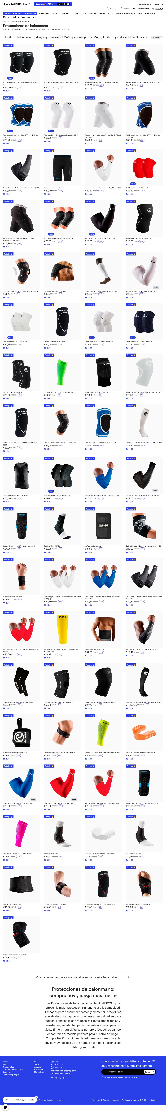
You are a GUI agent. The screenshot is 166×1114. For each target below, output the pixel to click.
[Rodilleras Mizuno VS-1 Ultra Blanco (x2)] (103, 321)
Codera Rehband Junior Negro (54, 342)
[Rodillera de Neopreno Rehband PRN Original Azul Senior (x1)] (144, 115)
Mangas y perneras (47, 37)
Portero (75, 13)
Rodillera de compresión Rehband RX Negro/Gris (101, 702)
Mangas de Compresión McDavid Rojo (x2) (58, 803)
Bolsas (110, 13)
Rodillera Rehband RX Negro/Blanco (138, 238)
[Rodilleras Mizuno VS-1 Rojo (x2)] (144, 167)
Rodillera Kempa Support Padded (96, 392)
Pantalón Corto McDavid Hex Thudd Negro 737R (142, 82)
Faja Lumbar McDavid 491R (94, 649)
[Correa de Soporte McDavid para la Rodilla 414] (62, 732)
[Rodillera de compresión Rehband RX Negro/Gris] (103, 682)
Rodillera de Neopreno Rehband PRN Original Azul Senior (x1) (143, 136)
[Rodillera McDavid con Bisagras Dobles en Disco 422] (21, 271)
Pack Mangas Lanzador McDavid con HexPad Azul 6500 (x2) (102, 598)
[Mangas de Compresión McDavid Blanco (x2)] (144, 271)
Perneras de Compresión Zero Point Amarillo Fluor (102, 753)
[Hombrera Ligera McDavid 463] (62, 271)
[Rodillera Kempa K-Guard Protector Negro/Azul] (144, 783)
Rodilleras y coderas (114, 37)
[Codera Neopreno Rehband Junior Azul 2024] (103, 422)
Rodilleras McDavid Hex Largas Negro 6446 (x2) (101, 82)
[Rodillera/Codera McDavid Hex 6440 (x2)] (62, 218)
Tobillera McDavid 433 (52, 546)
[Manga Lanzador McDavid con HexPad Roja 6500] (103, 783)
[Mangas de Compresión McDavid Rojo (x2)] (62, 783)
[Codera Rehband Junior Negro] (62, 321)
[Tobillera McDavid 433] (62, 526)
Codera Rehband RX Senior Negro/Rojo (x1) (100, 904)
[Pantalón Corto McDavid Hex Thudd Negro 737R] (144, 62)
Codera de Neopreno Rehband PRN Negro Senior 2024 (20, 444)
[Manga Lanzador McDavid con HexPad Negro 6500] (21, 167)
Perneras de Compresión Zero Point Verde (58, 392)
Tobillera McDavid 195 (51, 854)
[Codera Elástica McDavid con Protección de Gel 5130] (144, 526)
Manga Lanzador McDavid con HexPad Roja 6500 (102, 803)
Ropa (83, 13)
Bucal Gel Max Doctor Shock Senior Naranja (141, 753)
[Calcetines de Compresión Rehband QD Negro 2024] (144, 682)
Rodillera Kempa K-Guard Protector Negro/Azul (142, 803)
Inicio (5, 21)
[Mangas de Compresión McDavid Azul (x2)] (21, 783)
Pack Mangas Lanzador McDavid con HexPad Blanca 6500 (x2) (62, 598)
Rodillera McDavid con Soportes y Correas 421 (60, 443)
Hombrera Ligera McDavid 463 (55, 291)
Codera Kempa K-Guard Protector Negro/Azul (19, 546)
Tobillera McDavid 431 (133, 854)
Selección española (146, 13)
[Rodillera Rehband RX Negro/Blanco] (144, 218)
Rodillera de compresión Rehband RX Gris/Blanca (143, 392)
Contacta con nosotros (61, 1073)
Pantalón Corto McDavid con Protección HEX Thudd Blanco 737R (103, 136)
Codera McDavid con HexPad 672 (14, 955)
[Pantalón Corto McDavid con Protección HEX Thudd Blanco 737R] (103, 115)
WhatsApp (59, 1067)
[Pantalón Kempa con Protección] (62, 167)
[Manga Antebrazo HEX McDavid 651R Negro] (144, 629)
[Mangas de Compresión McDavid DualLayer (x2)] (144, 475)
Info (34, 17)
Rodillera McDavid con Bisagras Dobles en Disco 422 (21, 291)
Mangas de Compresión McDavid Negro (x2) (100, 238)
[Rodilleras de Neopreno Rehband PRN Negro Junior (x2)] (21, 62)
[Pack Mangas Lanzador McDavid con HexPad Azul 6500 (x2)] (103, 576)
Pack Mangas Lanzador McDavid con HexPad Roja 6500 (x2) (20, 650)
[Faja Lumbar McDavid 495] (21, 884)
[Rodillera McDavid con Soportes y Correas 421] (62, 422)
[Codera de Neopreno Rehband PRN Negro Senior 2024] (21, 422)
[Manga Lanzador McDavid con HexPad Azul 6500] (103, 475)
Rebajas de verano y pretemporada (20, 13)
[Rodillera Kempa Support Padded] (103, 372)
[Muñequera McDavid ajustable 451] (144, 884)
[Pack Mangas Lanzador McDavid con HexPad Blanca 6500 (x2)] (62, 576)
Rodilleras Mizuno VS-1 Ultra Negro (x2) (57, 495)
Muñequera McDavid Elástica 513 (14, 597)
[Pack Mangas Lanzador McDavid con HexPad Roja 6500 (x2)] (21, 629)
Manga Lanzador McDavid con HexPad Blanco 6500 (103, 188)
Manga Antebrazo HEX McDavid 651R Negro (141, 649)
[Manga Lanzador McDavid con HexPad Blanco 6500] (103, 167)
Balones (92, 13)
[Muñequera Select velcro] (103, 526)
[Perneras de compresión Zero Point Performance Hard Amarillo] (62, 629)
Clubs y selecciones (21, 17)
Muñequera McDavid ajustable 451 (138, 904)
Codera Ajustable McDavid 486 (55, 904)
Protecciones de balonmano (19, 21)
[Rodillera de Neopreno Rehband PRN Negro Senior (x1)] (62, 62)
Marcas (6, 17)
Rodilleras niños (141, 37)
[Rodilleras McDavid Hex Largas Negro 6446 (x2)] (103, 62)
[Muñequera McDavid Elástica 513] (21, 576)
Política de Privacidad (128, 1077)
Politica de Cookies (149, 1100)
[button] (157, 8)
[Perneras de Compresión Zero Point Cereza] (21, 833)
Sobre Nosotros (144, 4)
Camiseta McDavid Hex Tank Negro (15, 495)
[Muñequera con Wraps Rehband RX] (21, 732)
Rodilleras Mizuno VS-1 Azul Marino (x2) (139, 342)
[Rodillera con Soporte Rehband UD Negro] (62, 682)
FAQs (5, 1064)
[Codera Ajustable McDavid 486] (62, 884)
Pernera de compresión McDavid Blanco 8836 (101, 291)
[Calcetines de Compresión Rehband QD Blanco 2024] (144, 422)
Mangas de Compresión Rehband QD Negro (18, 702)
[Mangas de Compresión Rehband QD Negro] (21, 682)
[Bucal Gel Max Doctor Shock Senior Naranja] (144, 732)
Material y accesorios (125, 13)
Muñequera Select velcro (93, 546)
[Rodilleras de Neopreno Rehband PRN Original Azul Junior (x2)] (21, 115)
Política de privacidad (130, 1100)
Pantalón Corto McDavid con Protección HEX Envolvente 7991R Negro (18, 239)
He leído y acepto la (120, 1077)
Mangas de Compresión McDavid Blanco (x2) (141, 291)
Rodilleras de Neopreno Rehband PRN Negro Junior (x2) (20, 83)
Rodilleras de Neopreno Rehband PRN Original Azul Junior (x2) (20, 136)
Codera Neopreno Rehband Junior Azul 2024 (100, 443)
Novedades (44, 13)
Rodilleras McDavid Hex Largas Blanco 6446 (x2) (61, 135)
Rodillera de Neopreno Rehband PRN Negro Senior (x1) (61, 83)
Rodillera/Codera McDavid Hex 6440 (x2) (58, 238)
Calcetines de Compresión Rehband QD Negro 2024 (144, 702)
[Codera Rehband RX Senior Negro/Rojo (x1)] (103, 884)
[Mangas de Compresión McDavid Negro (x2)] (103, 218)
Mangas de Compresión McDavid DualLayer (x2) (142, 495)
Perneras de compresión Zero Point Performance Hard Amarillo (61, 650)
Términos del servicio (111, 1100)
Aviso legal (96, 1100)
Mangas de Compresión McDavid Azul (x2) (17, 803)
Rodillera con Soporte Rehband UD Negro (58, 702)
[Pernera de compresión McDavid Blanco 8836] (103, 271)
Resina (102, 13)
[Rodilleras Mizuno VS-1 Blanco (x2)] (21, 321)
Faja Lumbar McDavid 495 (12, 904)
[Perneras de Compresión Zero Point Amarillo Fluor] (103, 732)
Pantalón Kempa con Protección (55, 188)
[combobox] (114, 8)
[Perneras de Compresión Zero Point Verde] (62, 372)
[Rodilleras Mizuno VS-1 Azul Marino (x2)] (144, 321)
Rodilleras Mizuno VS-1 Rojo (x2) (137, 188)
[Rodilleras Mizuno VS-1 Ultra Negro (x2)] (62, 475)
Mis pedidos (39, 1072)
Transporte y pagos (11, 1075)
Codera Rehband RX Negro (12, 392)
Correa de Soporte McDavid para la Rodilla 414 (60, 753)
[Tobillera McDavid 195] (62, 833)
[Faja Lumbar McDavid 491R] (103, 629)
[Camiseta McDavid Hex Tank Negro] (21, 475)
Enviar (147, 1072)
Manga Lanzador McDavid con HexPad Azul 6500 (102, 495)
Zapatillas (64, 13)
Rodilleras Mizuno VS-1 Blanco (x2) (15, 342)
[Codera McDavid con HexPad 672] (21, 934)
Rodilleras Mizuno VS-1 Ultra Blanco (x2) (99, 342)
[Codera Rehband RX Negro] (21, 372)
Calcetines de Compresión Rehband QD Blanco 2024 (144, 443)
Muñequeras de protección (81, 37)
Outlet (54, 13)
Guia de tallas (8, 1067)
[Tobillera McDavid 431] (144, 833)
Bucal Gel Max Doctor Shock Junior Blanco (100, 854)
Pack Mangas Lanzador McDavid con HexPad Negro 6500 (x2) (144, 598)
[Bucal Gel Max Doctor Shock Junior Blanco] (103, 833)
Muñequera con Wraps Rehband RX (15, 753)
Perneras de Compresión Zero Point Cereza (18, 854)
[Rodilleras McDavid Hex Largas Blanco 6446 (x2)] (62, 115)
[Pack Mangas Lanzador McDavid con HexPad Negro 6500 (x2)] (144, 576)
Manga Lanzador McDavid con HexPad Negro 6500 (21, 188)
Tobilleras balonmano (17, 37)
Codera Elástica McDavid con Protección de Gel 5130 (144, 546)
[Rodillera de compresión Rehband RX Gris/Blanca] (144, 372)
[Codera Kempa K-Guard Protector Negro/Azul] (21, 526)
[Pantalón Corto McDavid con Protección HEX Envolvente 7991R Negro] (21, 218)
